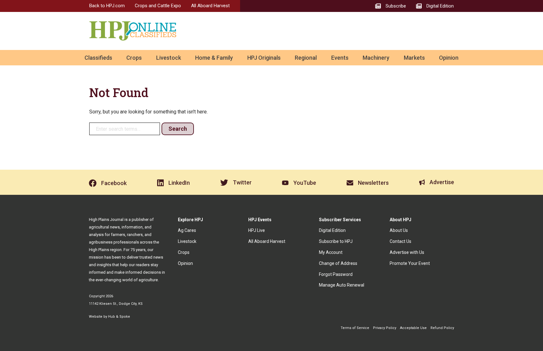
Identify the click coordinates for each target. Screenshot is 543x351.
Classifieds (98, 57)
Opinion (448, 57)
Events (339, 57)
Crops (134, 57)
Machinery (376, 57)
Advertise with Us (407, 252)
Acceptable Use (413, 328)
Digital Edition (332, 230)
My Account (331, 252)
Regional (306, 57)
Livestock (168, 57)
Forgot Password (336, 274)
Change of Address (338, 263)
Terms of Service (355, 328)
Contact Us (400, 241)
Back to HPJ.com (107, 5)
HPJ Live (256, 230)
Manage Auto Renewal (341, 285)
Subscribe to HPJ (336, 241)
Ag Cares (187, 230)
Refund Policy (442, 328)
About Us (399, 230)
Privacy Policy (384, 328)
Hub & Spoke (119, 317)
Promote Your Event (410, 263)
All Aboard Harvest (210, 5)
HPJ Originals (264, 57)
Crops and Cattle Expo (158, 5)
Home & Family (214, 57)
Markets (414, 57)
